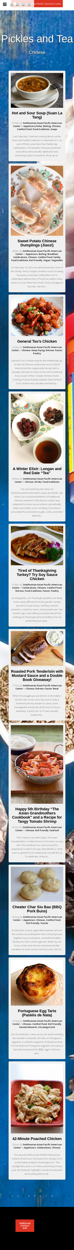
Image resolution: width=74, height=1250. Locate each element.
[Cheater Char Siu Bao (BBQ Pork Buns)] (37, 900)
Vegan (46, 260)
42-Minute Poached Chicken (37, 1139)
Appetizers (32, 254)
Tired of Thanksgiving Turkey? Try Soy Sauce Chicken (37, 574)
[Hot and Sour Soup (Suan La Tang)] (37, 106)
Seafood (54, 830)
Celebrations (20, 257)
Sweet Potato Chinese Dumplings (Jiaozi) (37, 243)
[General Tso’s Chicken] (37, 335)
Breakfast (52, 254)
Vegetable (57, 260)
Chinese (56, 126)
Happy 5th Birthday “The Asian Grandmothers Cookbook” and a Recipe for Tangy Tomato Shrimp (37, 815)
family (57, 257)
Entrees (50, 350)
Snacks (44, 923)
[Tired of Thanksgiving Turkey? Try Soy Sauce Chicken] (37, 564)
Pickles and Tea (37, 38)
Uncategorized (46, 1027)
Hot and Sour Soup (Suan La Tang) (37, 115)
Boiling (47, 126)
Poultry (37, 353)
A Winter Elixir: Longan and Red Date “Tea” (37, 471)
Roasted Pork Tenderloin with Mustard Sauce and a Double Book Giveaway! (37, 675)
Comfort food (24, 129)
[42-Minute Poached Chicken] (37, 1132)
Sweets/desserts (28, 1027)
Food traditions (41, 129)
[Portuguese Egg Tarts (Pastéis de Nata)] (37, 1004)
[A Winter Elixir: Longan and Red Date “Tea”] (37, 462)
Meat (56, 688)
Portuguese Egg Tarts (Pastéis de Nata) (37, 1013)
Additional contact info (24, 1226)
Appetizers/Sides (32, 126)
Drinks (38, 481)
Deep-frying (38, 350)
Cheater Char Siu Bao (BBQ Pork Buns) (37, 909)
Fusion (58, 350)
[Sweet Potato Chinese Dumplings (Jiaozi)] (37, 234)
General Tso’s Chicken (37, 341)
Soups (54, 129)
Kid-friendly (35, 260)
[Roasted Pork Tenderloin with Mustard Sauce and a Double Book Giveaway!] (37, 665)
